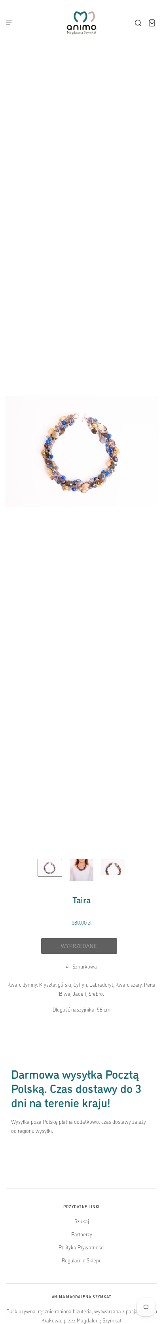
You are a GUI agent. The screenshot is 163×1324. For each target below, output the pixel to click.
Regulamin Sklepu (82, 1260)
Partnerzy (81, 1233)
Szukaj (81, 1220)
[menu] (11, 23)
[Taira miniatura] (50, 867)
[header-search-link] (138, 23)
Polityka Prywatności (81, 1247)
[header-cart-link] (152, 23)
